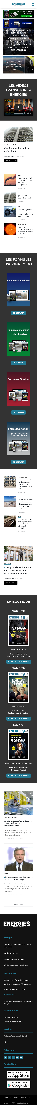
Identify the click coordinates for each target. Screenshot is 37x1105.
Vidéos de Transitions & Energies (16, 1036)
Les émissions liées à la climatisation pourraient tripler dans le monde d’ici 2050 (25, 484)
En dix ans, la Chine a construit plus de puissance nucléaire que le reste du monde (25, 504)
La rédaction (10, 156)
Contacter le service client (13, 1022)
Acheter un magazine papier (14, 959)
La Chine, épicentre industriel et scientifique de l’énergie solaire (18, 823)
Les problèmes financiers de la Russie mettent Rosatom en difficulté (18, 570)
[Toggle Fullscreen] (30, 113)
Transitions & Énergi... (17, 102)
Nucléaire (21, 497)
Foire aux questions (11, 1017)
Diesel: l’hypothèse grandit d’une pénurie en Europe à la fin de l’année (25, 213)
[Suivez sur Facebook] (5, 1057)
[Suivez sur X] (9, 1057)
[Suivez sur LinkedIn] (13, 1057)
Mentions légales (22, 1103)
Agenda (6, 1042)
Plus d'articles (18, 904)
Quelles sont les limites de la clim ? (24, 197)
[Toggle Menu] (2, 5)
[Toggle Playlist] (27, 113)
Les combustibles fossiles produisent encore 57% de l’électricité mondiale (25, 523)
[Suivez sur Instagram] (17, 1057)
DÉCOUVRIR (18, 313)
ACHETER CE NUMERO (18, 662)
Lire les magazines (11, 953)
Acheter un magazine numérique (16, 965)
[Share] (24, 113)
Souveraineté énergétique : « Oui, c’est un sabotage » (18, 878)
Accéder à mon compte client (14, 989)
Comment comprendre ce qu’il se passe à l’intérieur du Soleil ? (25, 230)
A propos (6, 1103)
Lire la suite (10, 160)
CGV (13, 1103)
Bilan (19, 175)
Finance (6, 873)
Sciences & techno (10, 144)
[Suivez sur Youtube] (21, 1057)
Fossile (20, 207)
